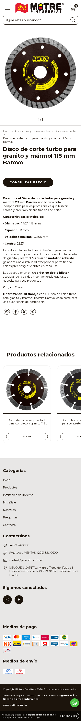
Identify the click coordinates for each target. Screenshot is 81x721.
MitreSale (9, 502)
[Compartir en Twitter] (24, 313)
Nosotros (9, 510)
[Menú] (7, 8)
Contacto (9, 525)
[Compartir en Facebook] (16, 313)
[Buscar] (73, 20)
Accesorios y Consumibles (32, 131)
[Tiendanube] (15, 705)
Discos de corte (65, 131)
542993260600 (19, 545)
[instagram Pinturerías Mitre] (7, 599)
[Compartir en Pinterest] (33, 313)
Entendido (69, 716)
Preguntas (10, 517)
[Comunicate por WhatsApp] (74, 702)
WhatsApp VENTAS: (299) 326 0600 (33, 552)
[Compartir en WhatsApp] (7, 312)
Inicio (6, 131)
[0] (73, 9)
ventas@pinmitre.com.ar (26, 560)
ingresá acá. (67, 695)
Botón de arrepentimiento (21, 699)
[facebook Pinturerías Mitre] (19, 599)
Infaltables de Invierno (18, 495)
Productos (10, 487)
